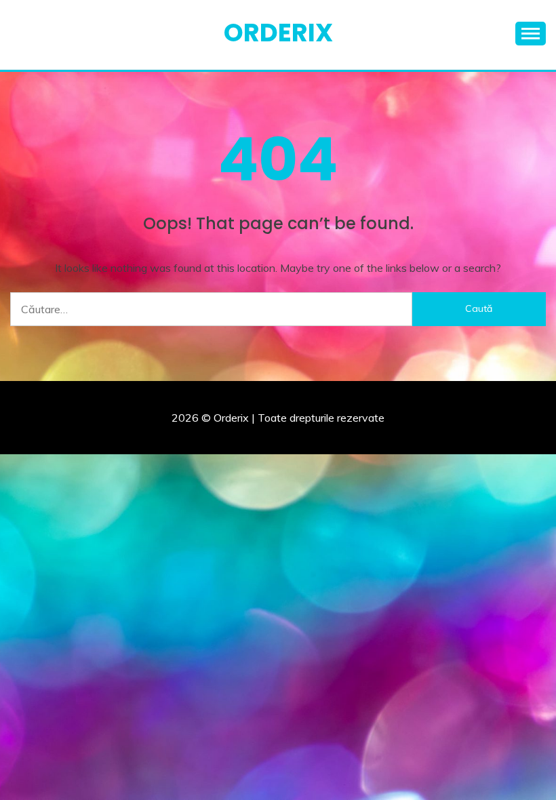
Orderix (278, 32)
